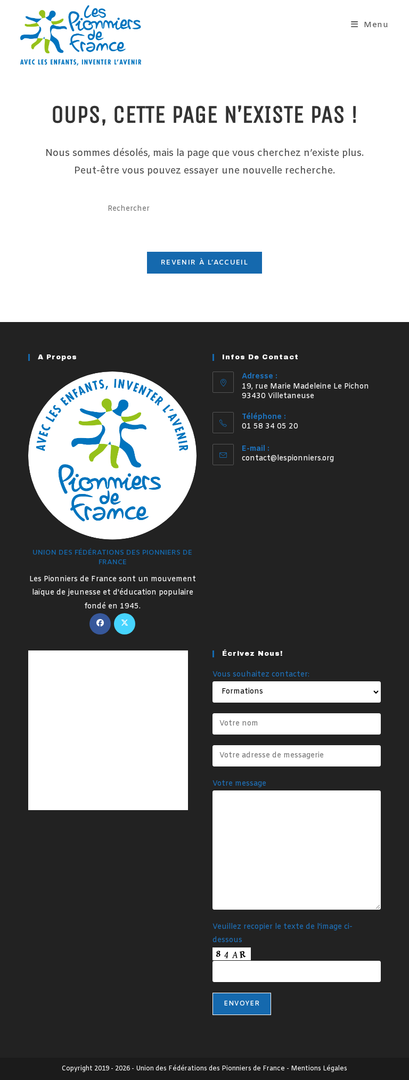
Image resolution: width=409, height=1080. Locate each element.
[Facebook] (100, 623)
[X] (124, 623)
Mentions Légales (319, 1069)
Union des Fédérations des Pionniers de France (210, 1069)
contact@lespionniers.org (288, 459)
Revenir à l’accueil (204, 262)
